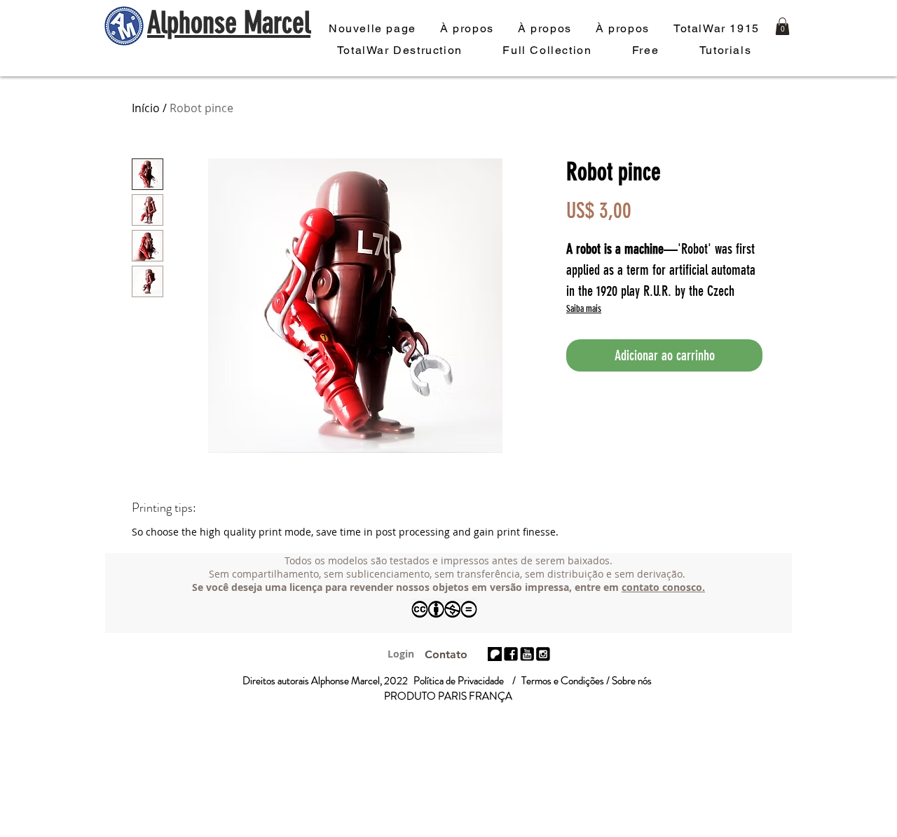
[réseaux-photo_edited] (511, 654)
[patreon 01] (495, 654)
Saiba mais (583, 309)
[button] (782, 26)
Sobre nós (632, 680)
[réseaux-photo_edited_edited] (543, 654)
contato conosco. (663, 587)
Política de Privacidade (458, 680)
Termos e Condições (562, 680)
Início (146, 108)
